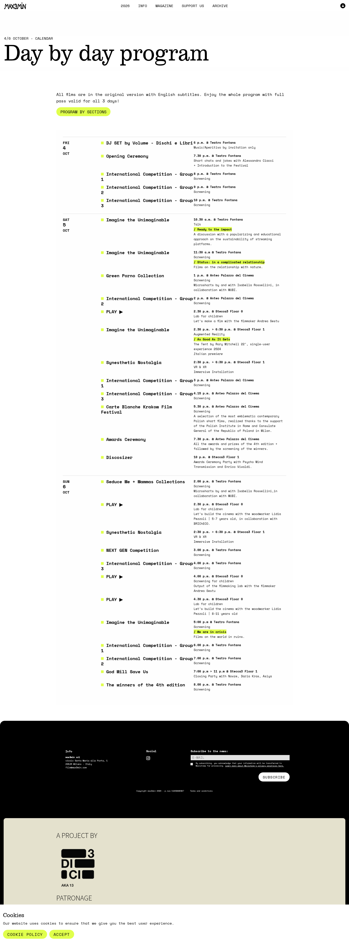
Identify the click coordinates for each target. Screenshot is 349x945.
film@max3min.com (75, 767)
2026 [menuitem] (125, 5)
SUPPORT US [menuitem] (193, 5)
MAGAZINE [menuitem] (164, 5)
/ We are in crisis (210, 632)
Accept (62, 934)
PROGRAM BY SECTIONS (83, 112)
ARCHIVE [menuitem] (220, 5)
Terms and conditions (201, 791)
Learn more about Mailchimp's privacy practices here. (254, 765)
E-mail (198, 757)
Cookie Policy (25, 934)
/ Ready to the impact (213, 229)
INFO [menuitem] (142, 5)
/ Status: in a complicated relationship (229, 262)
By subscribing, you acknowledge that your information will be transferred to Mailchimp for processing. (240, 764)
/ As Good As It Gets (212, 339)
